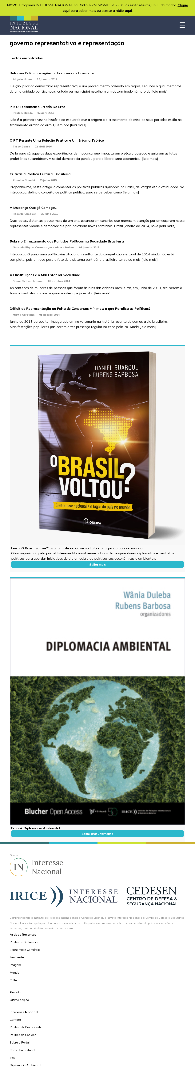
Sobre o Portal (20, 1042)
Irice (12, 1057)
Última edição (19, 1000)
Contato (15, 1019)
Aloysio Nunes (22, 79)
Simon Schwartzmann (28, 281)
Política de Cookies (23, 1035)
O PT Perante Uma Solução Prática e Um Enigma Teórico (57, 140)
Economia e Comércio (25, 950)
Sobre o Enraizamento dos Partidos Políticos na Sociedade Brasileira (67, 241)
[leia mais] (159, 91)
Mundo (14, 972)
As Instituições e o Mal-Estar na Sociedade (45, 275)
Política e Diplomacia (24, 942)
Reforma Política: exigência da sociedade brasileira (52, 73)
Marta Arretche (24, 314)
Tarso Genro (21, 146)
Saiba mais (97, 564)
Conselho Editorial (22, 1050)
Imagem (15, 965)
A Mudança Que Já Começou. (33, 207)
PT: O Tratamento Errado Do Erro (37, 107)
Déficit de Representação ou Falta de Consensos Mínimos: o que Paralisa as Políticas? (80, 308)
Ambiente (17, 957)
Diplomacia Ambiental (25, 1065)
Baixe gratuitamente (97, 834)
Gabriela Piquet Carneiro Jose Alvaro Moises (43, 247)
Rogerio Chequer (24, 214)
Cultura (14, 980)
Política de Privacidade (26, 1027)
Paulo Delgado (23, 113)
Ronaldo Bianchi (24, 180)
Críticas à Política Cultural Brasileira (40, 174)
